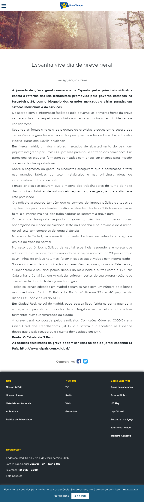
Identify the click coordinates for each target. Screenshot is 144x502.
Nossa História (14, 387)
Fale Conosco (14, 475)
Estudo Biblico (119, 395)
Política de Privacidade (19, 419)
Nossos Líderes (14, 395)
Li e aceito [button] (80, 496)
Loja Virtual (117, 411)
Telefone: (22, 470)
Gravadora (71, 411)
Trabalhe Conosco (121, 435)
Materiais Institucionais (18, 403)
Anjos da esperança (122, 387)
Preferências (61, 496)
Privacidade (130, 489)
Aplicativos (12, 411)
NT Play (115, 403)
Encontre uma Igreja (122, 419)
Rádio (68, 395)
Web (67, 403)
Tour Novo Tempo (121, 427)
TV (67, 387)
